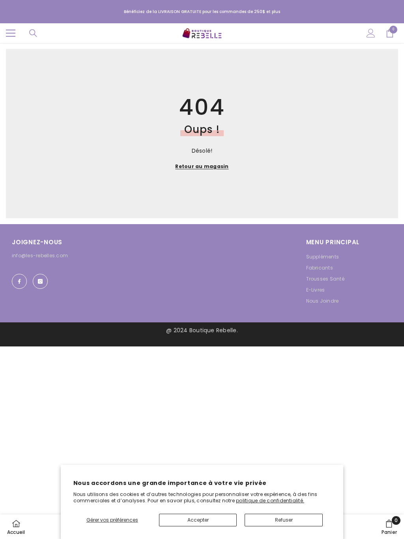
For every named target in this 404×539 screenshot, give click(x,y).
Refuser (284, 520)
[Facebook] (19, 281)
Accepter (198, 520)
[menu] (10, 33)
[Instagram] (40, 281)
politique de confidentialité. (270, 500)
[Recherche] (33, 33)
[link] (389, 526)
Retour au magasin (201, 166)
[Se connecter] (371, 33)
